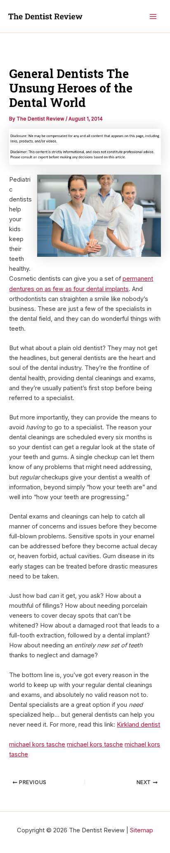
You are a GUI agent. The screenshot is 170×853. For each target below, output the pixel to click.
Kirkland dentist (138, 724)
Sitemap (141, 830)
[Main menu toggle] (153, 16)
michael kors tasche (37, 744)
